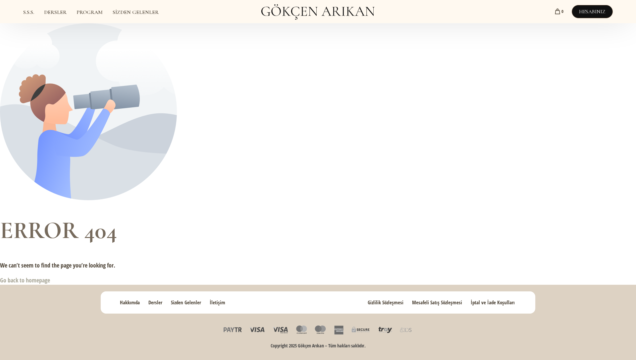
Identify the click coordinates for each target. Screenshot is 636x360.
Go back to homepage (25, 280)
